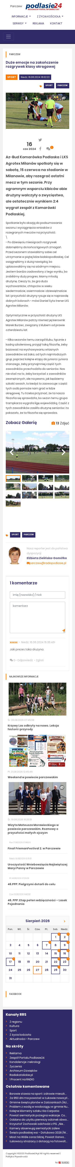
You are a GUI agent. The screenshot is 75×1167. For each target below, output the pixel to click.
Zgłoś (40, 660)
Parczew (16, 6)
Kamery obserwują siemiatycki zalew (35, 1128)
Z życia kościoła (20, 1035)
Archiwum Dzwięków (23, 1071)
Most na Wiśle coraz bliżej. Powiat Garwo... (38, 1137)
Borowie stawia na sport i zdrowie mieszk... (38, 1094)
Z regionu (16, 1022)
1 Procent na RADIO (22, 1079)
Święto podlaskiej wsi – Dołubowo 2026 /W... (39, 1133)
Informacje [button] (20, 16)
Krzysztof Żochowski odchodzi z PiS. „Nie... (37, 1124)
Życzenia (16, 1066)
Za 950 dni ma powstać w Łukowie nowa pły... (39, 1098)
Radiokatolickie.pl (21, 1075)
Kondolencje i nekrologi (25, 1062)
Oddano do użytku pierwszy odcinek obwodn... (39, 1120)
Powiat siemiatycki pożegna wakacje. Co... (38, 1115)
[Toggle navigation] (8, 36)
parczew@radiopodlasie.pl (47, 563)
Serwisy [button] (18, 23)
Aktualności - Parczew (25, 1039)
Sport (11, 77)
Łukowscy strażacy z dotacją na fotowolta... (39, 1141)
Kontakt (56, 23)
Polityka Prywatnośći (17, 1156)
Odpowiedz (25, 660)
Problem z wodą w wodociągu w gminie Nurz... (39, 1107)
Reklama (38, 23)
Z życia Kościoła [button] (49, 16)
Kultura (14, 1026)
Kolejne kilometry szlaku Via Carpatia (34, 1111)
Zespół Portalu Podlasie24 (27, 1058)
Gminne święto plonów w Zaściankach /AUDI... (39, 1102)
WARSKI (65, 1162)
